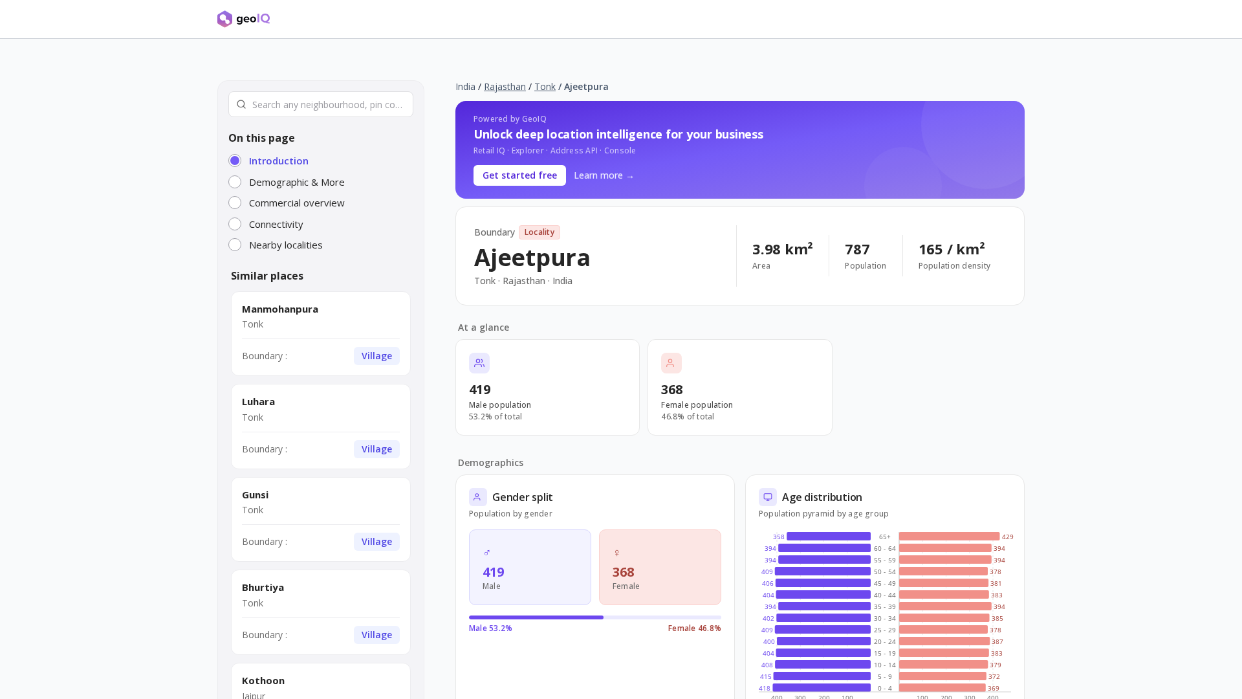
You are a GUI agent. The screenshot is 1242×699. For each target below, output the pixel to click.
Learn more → (604, 175)
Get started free (520, 175)
